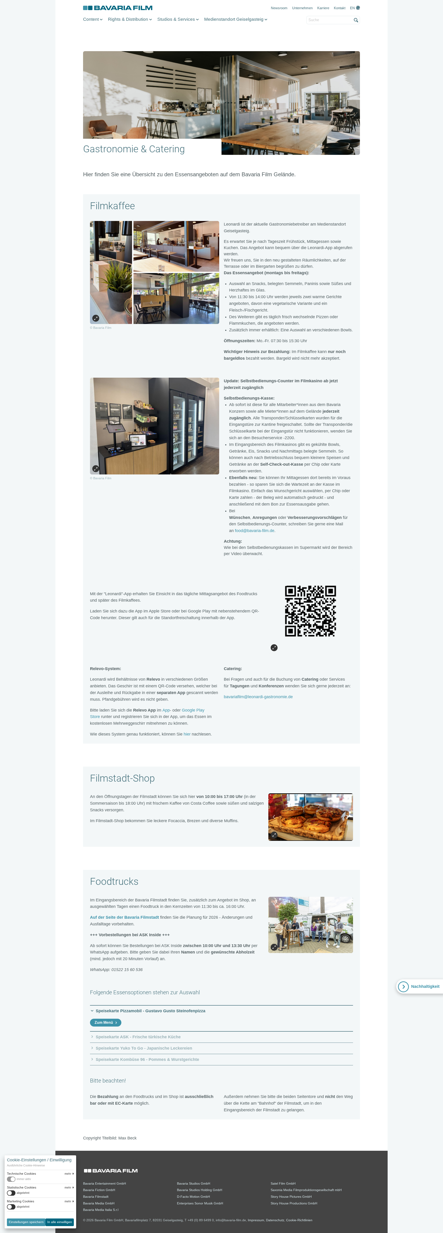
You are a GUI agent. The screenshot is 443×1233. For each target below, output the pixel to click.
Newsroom (279, 8)
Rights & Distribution (128, 19)
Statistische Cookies (21, 1187)
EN (352, 8)
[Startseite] (117, 8)
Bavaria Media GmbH (98, 1203)
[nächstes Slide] (347, 817)
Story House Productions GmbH (294, 1203)
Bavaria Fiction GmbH (99, 1190)
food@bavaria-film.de (254, 530)
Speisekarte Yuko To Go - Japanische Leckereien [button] (144, 1048)
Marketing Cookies (20, 1201)
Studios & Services (176, 19)
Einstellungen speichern (26, 1222)
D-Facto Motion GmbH (193, 1196)
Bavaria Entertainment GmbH (104, 1183)
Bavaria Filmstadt (95, 1196)
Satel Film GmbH (283, 1183)
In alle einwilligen (59, 1222)
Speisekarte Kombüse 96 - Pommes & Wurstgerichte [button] (147, 1059)
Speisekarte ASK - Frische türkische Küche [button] (138, 1037)
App (166, 710)
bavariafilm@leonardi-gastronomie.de (258, 696)
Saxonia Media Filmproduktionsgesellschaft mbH (306, 1190)
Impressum (256, 1220)
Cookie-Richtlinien (299, 1220)
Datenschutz (275, 1220)
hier (187, 734)
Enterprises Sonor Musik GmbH (200, 1203)
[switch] (19, 1179)
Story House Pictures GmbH (291, 1196)
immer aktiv (24, 1179)
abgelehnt (23, 1193)
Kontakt (339, 8)
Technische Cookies (21, 1173)
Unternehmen (302, 8)
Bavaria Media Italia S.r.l (100, 1210)
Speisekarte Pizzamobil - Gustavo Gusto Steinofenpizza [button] (150, 1011)
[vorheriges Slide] (274, 817)
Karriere (323, 8)
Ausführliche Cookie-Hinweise (26, 1165)
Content (91, 19)
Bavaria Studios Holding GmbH (199, 1190)
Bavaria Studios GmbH (193, 1183)
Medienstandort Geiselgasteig (233, 19)
